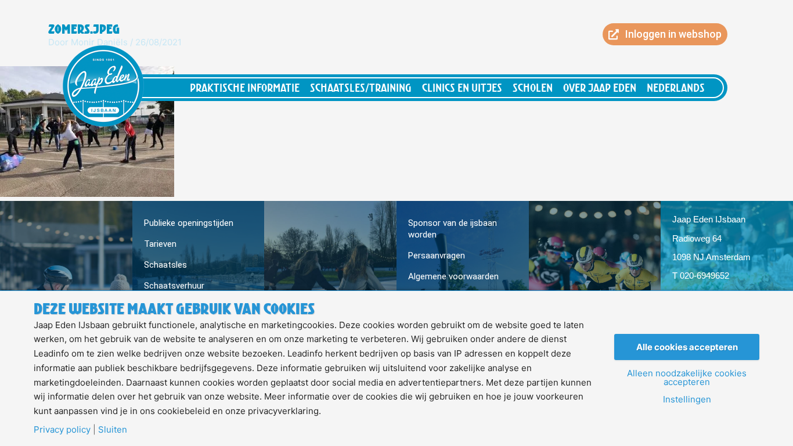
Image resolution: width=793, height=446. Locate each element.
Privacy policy (62, 429)
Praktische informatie (245, 87)
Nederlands (676, 87)
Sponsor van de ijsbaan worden (452, 229)
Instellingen (687, 399)
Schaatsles (165, 265)
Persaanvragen (436, 255)
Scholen (533, 87)
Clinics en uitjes (462, 87)
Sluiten (112, 429)
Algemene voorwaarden (453, 276)
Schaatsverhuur (174, 285)
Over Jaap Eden (599, 87)
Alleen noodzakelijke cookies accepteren (687, 377)
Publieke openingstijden (188, 223)
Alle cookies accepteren (687, 347)
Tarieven (160, 244)
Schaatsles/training (361, 87)
